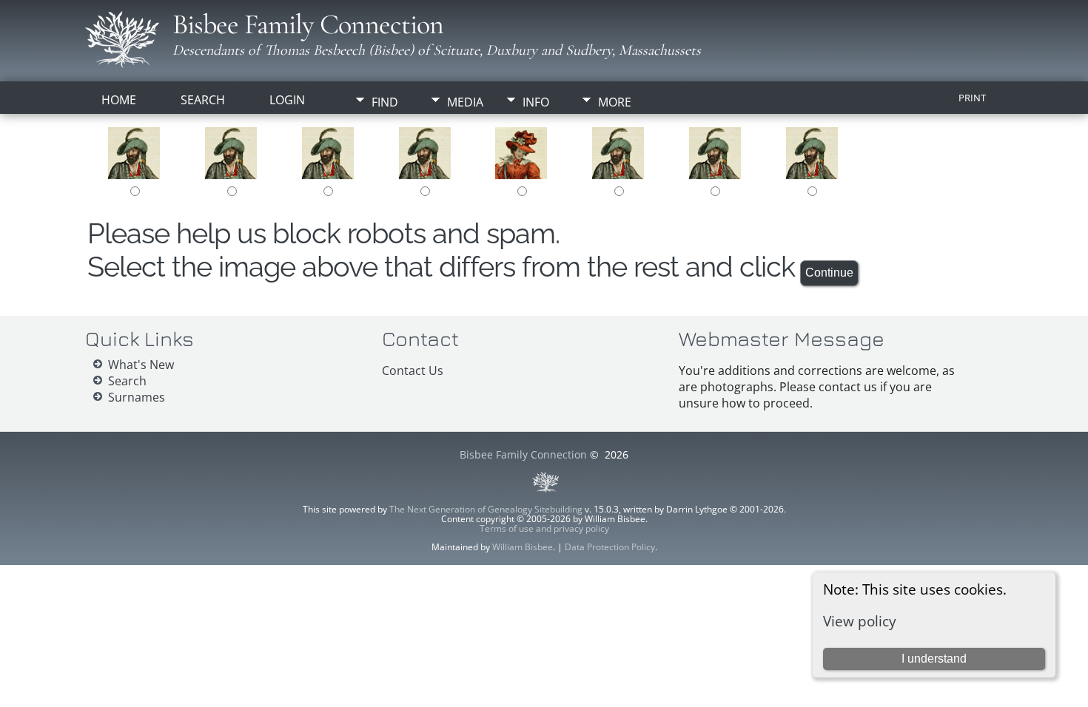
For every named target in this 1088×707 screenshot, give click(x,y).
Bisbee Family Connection (307, 24)
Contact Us (412, 370)
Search (203, 100)
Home (118, 100)
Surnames (136, 397)
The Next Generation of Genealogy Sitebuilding (485, 509)
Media (465, 102)
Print (972, 97)
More (614, 102)
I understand (934, 658)
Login (287, 100)
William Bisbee (522, 547)
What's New (141, 364)
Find (385, 102)
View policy (859, 621)
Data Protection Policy (610, 547)
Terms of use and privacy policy (544, 528)
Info (536, 102)
